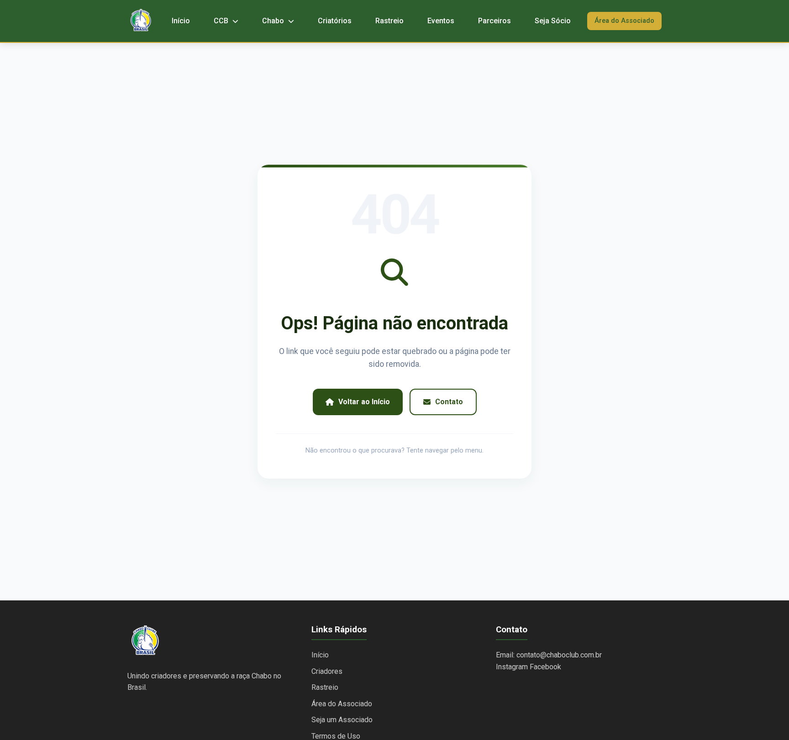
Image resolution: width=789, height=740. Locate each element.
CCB (222, 20)
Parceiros (494, 20)
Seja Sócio (553, 20)
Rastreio (389, 20)
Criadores (326, 671)
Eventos (440, 20)
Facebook (545, 666)
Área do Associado (624, 21)
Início (181, 20)
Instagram (512, 666)
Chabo (274, 20)
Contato (449, 401)
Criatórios (335, 20)
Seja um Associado (342, 719)
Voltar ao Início (364, 401)
